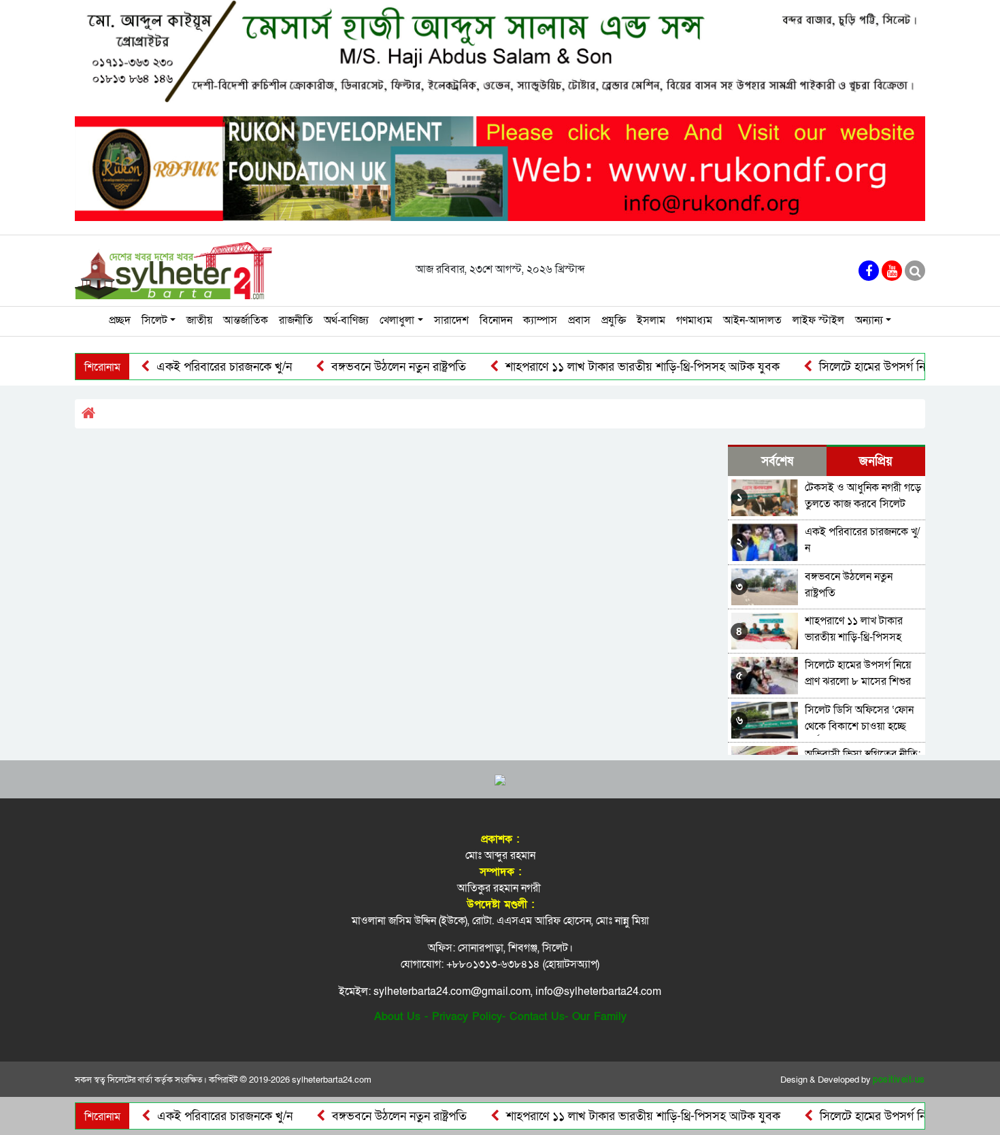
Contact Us (537, 1016)
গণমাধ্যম (694, 320)
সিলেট (154, 320)
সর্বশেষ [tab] (777, 461)
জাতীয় (199, 320)
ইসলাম (651, 320)
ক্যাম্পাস (540, 320)
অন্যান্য (869, 320)
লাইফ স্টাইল (818, 320)
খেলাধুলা (397, 320)
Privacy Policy (467, 1016)
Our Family (599, 1016)
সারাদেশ (451, 320)
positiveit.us (899, 1080)
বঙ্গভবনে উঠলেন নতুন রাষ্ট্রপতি (368, 367)
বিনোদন (496, 320)
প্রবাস (579, 320)
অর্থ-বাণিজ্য (346, 320)
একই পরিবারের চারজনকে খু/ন (193, 367)
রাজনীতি (296, 320)
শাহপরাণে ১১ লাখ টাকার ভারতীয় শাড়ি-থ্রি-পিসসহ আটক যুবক (612, 367)
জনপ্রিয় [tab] (876, 461)
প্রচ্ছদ (120, 320)
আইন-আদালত (752, 320)
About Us (397, 1016)
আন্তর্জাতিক (245, 320)
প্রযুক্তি (613, 320)
